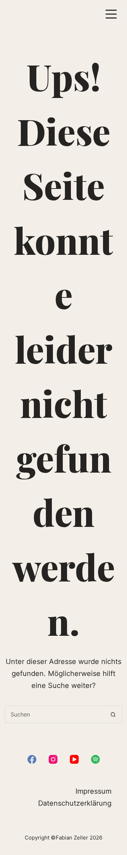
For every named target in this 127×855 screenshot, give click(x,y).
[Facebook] (32, 759)
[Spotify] (95, 759)
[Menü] (111, 14)
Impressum (93, 791)
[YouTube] (74, 759)
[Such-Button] (113, 714)
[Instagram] (53, 759)
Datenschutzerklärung (74, 803)
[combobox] (54, 714)
